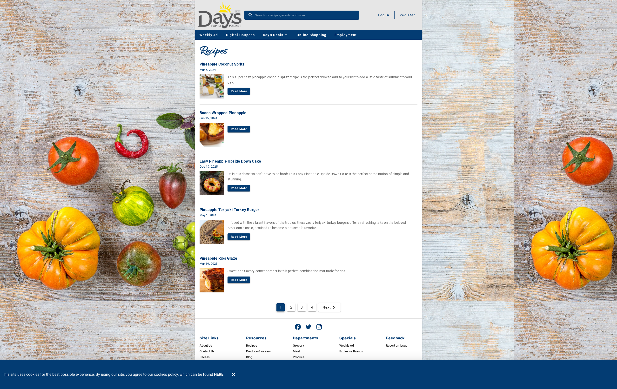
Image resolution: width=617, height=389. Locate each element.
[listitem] (206, 346)
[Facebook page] (298, 327)
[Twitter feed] (308, 327)
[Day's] (221, 15)
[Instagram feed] (319, 327)
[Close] (233, 374)
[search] (305, 15)
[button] (276, 35)
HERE (218, 374)
